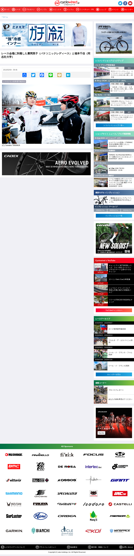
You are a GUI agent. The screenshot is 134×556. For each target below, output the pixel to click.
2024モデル (127, 210)
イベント (115, 9)
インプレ (43, 9)
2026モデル (100, 210)
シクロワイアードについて (14, 547)
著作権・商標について (99, 547)
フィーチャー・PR (86, 9)
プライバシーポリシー (47, 547)
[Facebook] (41, 75)
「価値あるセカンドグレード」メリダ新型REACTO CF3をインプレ (121, 200)
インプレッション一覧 (113, 216)
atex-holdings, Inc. (64, 552)
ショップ (102, 9)
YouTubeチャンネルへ (113, 310)
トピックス (57, 9)
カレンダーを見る (114, 374)
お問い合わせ (128, 547)
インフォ (70, 9)
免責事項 (73, 547)
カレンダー (128, 9)
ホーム (5, 17)
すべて (7, 9)
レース (17, 9)
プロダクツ (30, 9)
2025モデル (114, 210)
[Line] (50, 75)
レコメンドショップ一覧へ (114, 125)
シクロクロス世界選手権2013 (14, 82)
